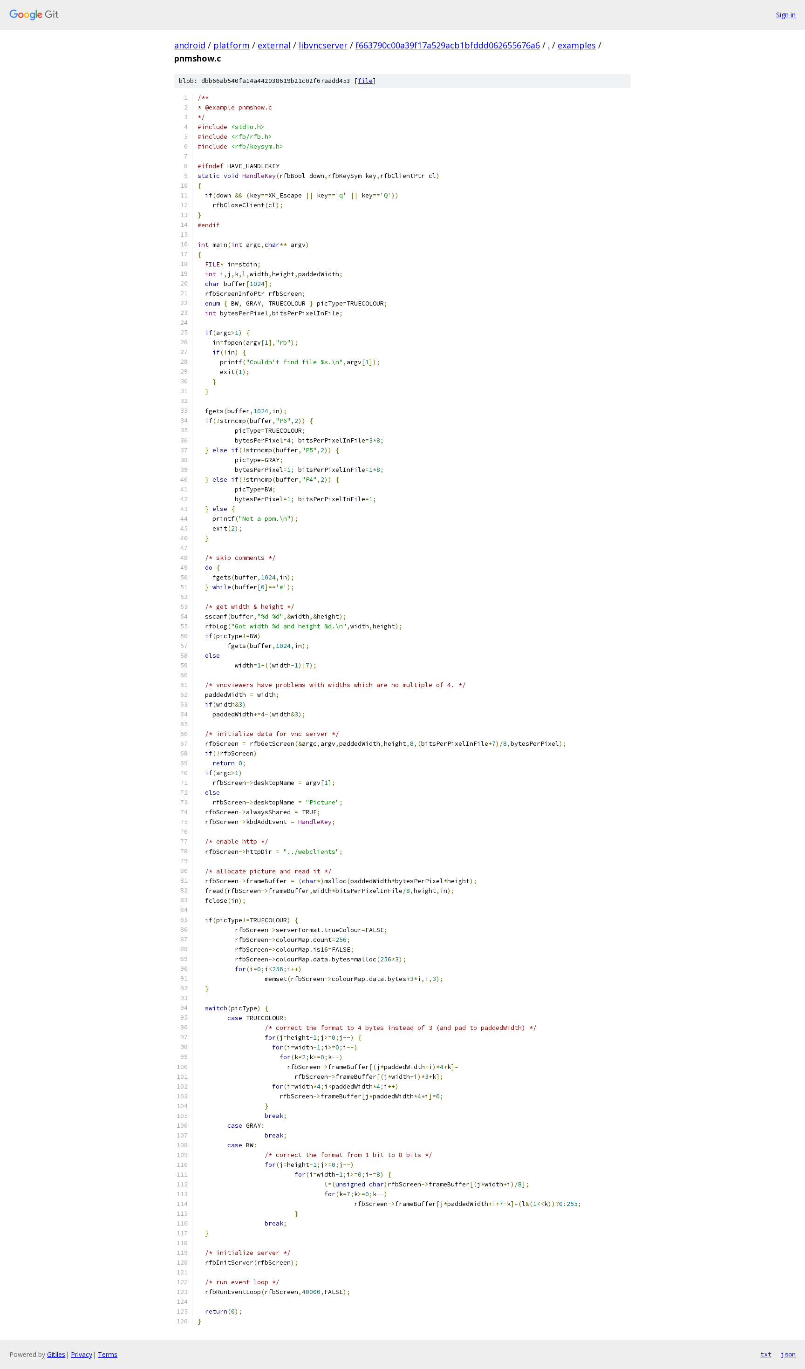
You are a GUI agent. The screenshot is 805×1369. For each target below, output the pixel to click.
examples (577, 45)
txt (765, 1354)
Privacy (81, 1354)
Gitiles (56, 1354)
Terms (107, 1354)
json (788, 1354)
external (274, 45)
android (189, 45)
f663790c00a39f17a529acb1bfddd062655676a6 (447, 45)
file (365, 81)
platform (231, 45)
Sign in (786, 14)
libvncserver (323, 45)
